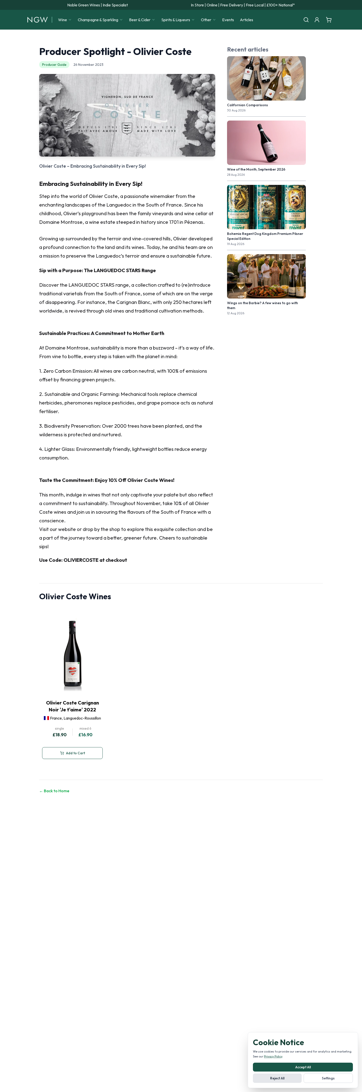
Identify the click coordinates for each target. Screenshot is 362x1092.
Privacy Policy (273, 1056)
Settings (328, 1078)
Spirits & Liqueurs (175, 19)
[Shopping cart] (329, 20)
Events (228, 19)
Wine (62, 19)
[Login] (317, 20)
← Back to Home (54, 790)
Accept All (303, 1067)
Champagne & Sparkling (98, 19)
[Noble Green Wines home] (37, 20)
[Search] (306, 20)
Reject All (277, 1078)
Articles (246, 19)
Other (206, 19)
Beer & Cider (139, 19)
